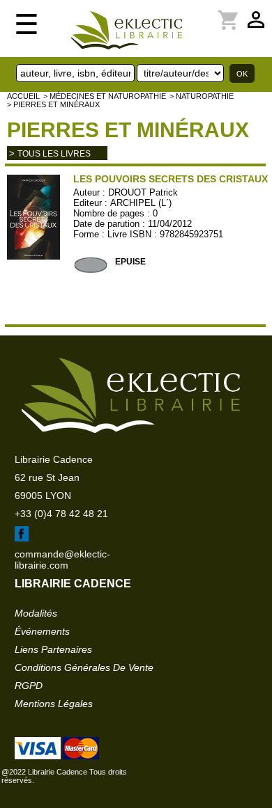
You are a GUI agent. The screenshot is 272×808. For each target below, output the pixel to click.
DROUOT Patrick (143, 192)
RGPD (29, 685)
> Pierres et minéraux (53, 104)
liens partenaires (53, 649)
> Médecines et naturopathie (104, 96)
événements (42, 631)
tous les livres (54, 154)
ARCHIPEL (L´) (141, 203)
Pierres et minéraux (128, 129)
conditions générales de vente (84, 667)
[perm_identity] (203, 12)
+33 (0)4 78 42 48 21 (61, 513)
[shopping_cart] (211, 12)
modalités (36, 613)
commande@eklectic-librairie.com (62, 559)
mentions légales (54, 703)
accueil (23, 96)
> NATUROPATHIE (201, 96)
